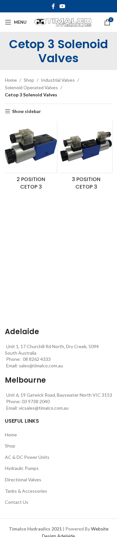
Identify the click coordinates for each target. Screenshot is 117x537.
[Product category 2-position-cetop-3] (31, 157)
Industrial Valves (58, 80)
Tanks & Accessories (26, 491)
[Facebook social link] (53, 6)
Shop (29, 80)
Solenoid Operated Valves (31, 87)
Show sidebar (26, 111)
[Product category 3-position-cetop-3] (86, 157)
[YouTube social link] (62, 6)
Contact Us (16, 502)
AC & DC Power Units (27, 457)
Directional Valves (23, 479)
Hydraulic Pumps (22, 468)
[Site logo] (62, 21)
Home (11, 80)
